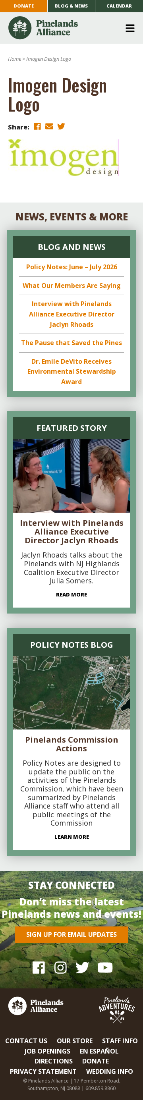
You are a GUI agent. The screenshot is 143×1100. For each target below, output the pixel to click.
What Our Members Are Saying (72, 285)
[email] (49, 126)
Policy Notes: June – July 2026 (71, 266)
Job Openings (47, 1051)
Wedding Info (109, 1071)
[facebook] (37, 126)
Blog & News (71, 6)
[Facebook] (39, 967)
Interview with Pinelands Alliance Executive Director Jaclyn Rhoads (71, 313)
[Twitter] (82, 967)
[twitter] (61, 126)
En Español (99, 1051)
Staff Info (120, 1040)
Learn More (71, 836)
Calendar (119, 6)
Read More (71, 594)
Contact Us (26, 1040)
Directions (54, 1061)
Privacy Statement (43, 1071)
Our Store (75, 1040)
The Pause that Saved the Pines (71, 342)
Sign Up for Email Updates (71, 934)
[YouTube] (104, 967)
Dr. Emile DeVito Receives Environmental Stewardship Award (71, 371)
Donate (24, 6)
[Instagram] (61, 967)
